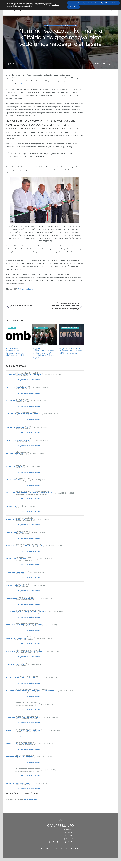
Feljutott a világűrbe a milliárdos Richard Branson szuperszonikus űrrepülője (65, 306)
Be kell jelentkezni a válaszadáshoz (27, 380)
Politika (72, 25)
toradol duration (15, 664)
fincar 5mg (11, 506)
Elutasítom (73, 7)
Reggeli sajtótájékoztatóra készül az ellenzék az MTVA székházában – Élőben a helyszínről (44, 353)
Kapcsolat (69, 849)
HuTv (70, 835)
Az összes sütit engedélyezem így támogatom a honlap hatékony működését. (93, 3)
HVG (19, 289)
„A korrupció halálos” (21, 306)
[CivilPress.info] (14, 11)
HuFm (69, 832)
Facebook (69, 839)
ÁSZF (77, 849)
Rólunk (62, 849)
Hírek (37, 327)
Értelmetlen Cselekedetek (56, 25)
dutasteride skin (14, 466)
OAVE (69, 842)
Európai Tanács (27, 289)
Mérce (23, 84)
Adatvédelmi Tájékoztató (49, 849)
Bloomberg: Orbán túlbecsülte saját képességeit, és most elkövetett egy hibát (16, 351)
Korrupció (65, 327)
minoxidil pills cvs (15, 572)
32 (113, 64)
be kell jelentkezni (30, 799)
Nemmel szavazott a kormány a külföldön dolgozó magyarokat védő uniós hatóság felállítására (60, 37)
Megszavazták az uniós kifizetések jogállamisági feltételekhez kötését (70, 350)
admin (12, 64)
